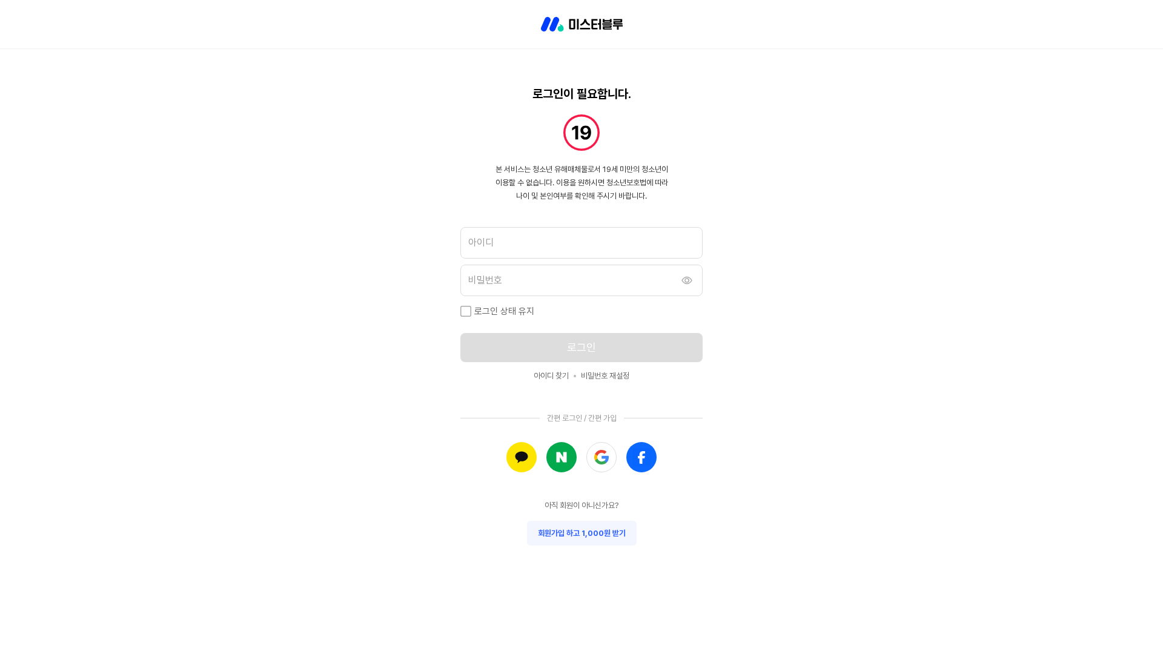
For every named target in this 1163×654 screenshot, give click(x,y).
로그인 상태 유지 (504, 311)
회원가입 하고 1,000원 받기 (582, 533)
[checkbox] (465, 311)
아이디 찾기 (551, 375)
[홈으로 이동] (582, 24)
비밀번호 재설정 (605, 375)
